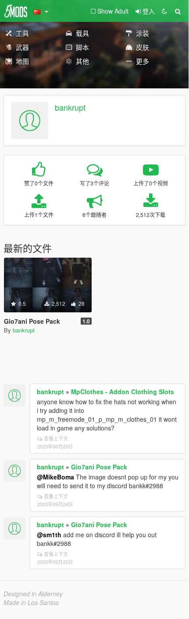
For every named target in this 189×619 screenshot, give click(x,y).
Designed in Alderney (33, 593)
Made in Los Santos (31, 602)
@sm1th (49, 534)
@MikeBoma (55, 476)
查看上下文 (56, 438)
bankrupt (70, 107)
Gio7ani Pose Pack (99, 466)
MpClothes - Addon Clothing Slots (122, 391)
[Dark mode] (164, 11)
